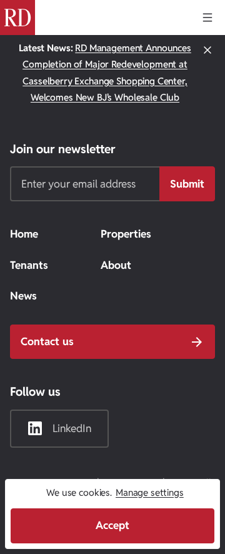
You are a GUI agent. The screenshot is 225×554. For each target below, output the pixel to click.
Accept (112, 525)
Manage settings (150, 492)
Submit (187, 184)
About (116, 265)
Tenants (29, 265)
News (23, 296)
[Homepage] (17, 17)
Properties (126, 234)
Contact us (47, 341)
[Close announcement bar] (207, 73)
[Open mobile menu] (207, 17)
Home (24, 234)
